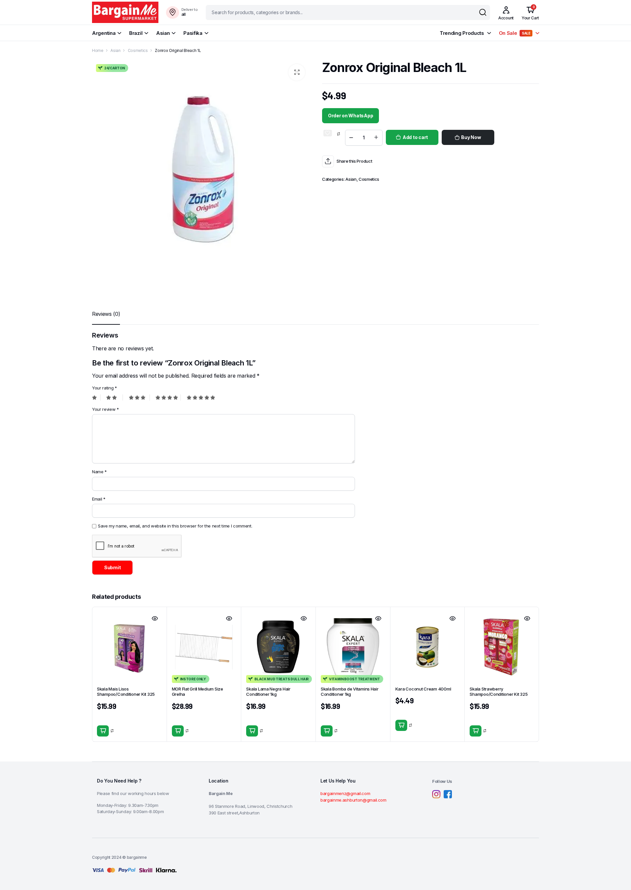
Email (98, 499)
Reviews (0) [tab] (106, 314)
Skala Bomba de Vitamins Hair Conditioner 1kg (350, 691)
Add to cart (415, 137)
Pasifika (192, 33)
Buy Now (471, 137)
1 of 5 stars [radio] (96, 397)
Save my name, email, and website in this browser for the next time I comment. (175, 525)
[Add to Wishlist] (327, 133)
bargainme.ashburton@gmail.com (353, 800)
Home (98, 50)
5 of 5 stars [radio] (199, 397)
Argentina (103, 33)
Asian (163, 33)
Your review (105, 409)
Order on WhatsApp (350, 115)
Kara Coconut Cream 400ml (423, 688)
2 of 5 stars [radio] (114, 397)
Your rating (104, 387)
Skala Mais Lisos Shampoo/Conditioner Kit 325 (126, 691)
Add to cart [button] (103, 731)
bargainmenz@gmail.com (345, 793)
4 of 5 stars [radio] (168, 397)
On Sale (514, 33)
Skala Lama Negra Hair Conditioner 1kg (268, 691)
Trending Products (462, 33)
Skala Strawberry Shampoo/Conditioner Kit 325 (498, 691)
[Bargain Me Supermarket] (125, 12)
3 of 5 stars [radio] (139, 397)
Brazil (135, 33)
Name (99, 471)
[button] (297, 72)
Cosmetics (138, 50)
